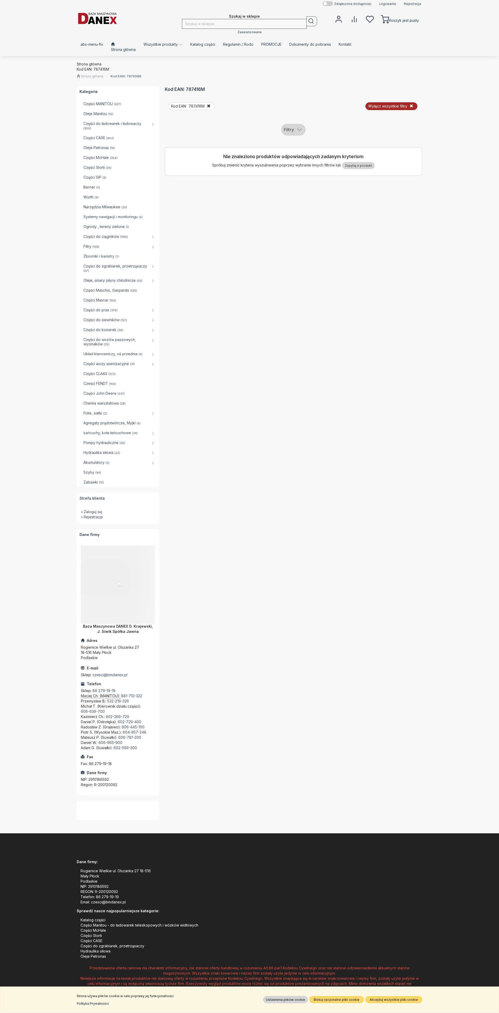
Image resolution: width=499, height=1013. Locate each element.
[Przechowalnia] (369, 18)
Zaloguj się (93, 511)
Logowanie (387, 4)
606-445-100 (133, 727)
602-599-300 (125, 748)
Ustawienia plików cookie (285, 1000)
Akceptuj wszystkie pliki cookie (394, 1000)
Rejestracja (412, 4)
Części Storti (91, 935)
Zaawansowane (250, 32)
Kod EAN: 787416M (125, 76)
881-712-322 (131, 696)
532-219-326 (118, 701)
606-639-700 (93, 711)
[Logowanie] (338, 18)
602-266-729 (117, 716)
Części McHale (93, 930)
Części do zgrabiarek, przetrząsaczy (112, 946)
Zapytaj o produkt (358, 165)
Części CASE (91, 940)
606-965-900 (110, 742)
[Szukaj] (311, 21)
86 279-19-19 (104, 690)
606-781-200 (129, 737)
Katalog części (93, 920)
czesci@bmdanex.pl (110, 675)
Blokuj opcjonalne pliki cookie (336, 1000)
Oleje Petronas (93, 956)
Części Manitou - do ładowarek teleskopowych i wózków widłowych (139, 925)
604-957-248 (134, 732)
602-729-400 (129, 722)
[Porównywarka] (354, 18)
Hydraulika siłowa (95, 951)
